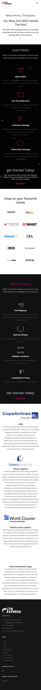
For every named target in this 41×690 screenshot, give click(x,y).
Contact (5, 652)
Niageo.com (5, 680)
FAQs (4, 646)
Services (5, 644)
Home (5, 641)
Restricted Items (8, 660)
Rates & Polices (7, 649)
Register (20, 183)
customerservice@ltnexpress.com (14, 631)
